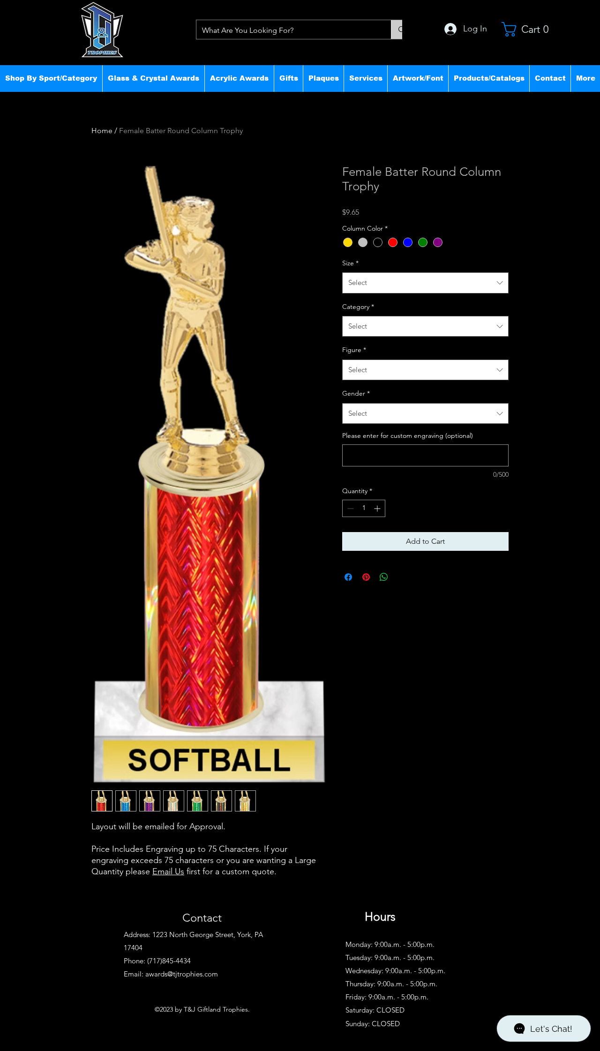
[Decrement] (349, 508)
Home (101, 130)
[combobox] (425, 282)
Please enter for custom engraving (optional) (407, 435)
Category (358, 306)
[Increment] (378, 508)
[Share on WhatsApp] (384, 577)
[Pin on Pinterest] (366, 577)
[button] (51, 78)
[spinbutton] (363, 508)
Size (350, 263)
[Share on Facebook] (348, 577)
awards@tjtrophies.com (181, 973)
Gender (356, 393)
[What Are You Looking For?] (401, 29)
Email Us (168, 871)
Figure (354, 349)
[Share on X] (401, 577)
